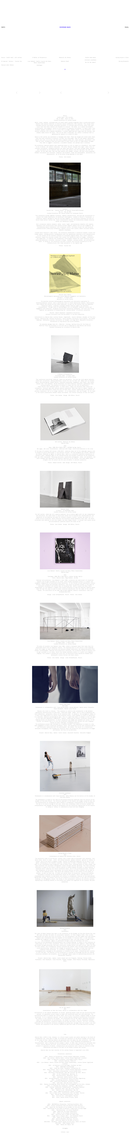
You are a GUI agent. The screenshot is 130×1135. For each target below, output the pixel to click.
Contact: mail (65, 1132)
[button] (65, 69)
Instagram (65, 1128)
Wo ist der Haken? (90, 62)
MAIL (127, 27)
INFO (3, 27)
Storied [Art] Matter (7, 65)
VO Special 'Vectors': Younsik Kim (11, 61)
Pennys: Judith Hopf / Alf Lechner (11, 57)
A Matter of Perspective (39, 57)
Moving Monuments (124, 61)
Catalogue (39, 65)
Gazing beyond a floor (122, 57)
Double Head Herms (90, 57)
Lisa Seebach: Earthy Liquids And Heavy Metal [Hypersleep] (39, 62)
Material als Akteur (65, 57)
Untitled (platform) (90, 60)
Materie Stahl (65, 61)
